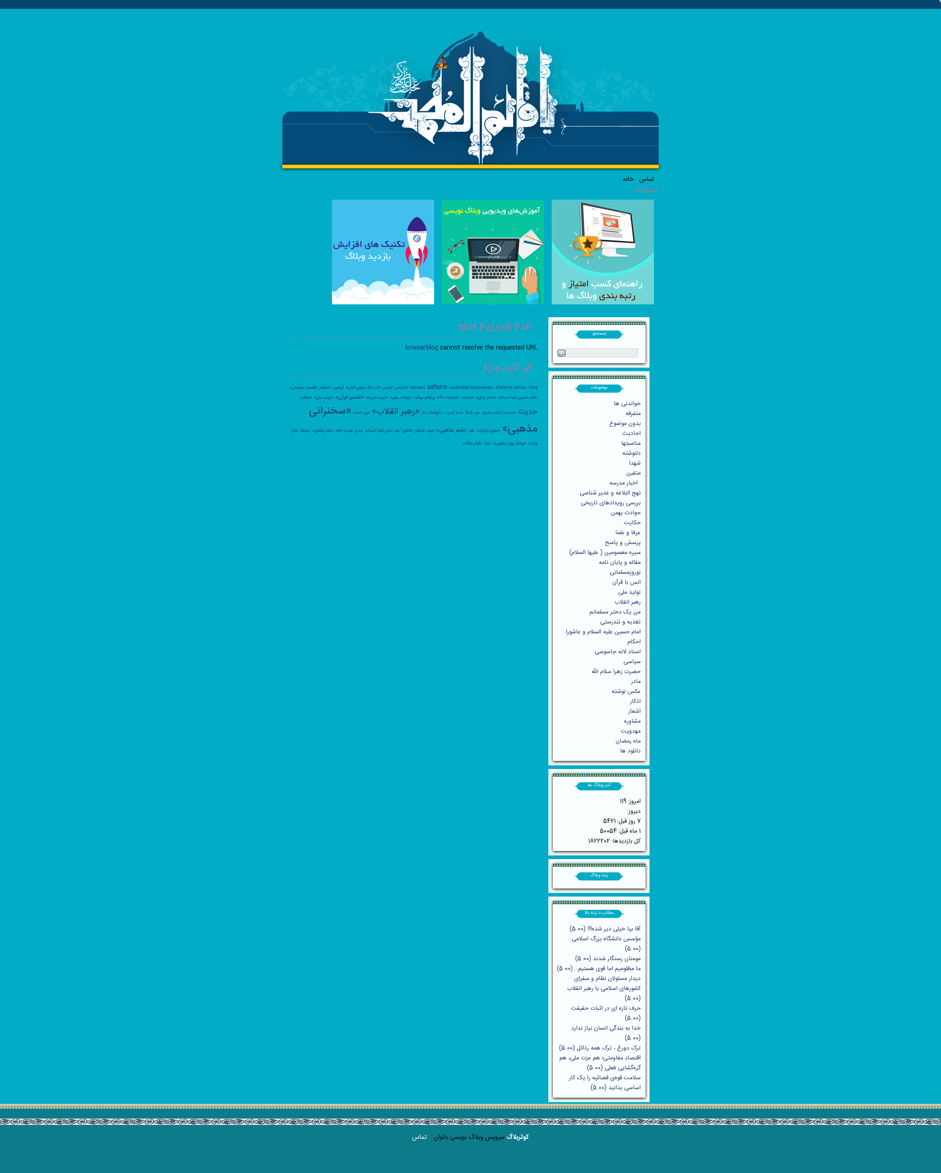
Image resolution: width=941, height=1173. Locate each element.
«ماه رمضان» (323, 430)
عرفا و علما (628, 533)
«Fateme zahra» (511, 388)
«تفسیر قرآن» (349, 397)
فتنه (338, 431)
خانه (628, 179)
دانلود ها (630, 751)
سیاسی (632, 662)
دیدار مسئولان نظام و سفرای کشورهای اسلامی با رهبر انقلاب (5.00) (604, 989)
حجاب (306, 397)
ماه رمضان (628, 741)
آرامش (388, 388)
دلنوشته (435, 412)
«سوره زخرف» (488, 430)
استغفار (324, 388)
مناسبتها (631, 443)
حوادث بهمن (626, 513)
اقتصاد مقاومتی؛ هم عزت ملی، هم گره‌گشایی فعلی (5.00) (600, 1063)
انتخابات (467, 397)
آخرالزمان (401, 388)
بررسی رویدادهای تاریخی (611, 503)
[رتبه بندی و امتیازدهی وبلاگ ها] (603, 303)
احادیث (631, 434)
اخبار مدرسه (623, 483)
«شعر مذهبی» (451, 430)
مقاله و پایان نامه (620, 563)
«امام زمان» (486, 397)
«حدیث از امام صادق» (499, 413)
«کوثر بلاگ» (472, 443)
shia (533, 387)
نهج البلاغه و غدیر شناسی (610, 493)
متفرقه (633, 414)
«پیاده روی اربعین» (509, 443)
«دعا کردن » (453, 413)
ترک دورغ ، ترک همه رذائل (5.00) (600, 1048)
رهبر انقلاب (628, 602)
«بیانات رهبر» (400, 397)
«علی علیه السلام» (379, 431)
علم (397, 431)
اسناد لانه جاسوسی (618, 652)
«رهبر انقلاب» (395, 411)
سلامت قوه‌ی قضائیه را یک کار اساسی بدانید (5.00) (605, 1083)
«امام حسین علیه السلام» (517, 397)
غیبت (348, 430)
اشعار (634, 711)
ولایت (532, 443)
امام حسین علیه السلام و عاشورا (603, 632)
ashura (437, 387)
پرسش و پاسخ (623, 543)
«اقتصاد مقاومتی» (303, 388)
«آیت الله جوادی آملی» (363, 388)
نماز (295, 430)
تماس (646, 179)
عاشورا (406, 430)
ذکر (423, 413)
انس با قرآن (626, 582)
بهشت (418, 397)
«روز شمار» (361, 413)
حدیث (527, 412)
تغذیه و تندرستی (620, 622)
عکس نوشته (626, 692)
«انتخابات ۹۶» (448, 397)
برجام (430, 397)
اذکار (635, 702)
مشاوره (632, 721)
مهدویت (631, 731)
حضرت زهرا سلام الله (616, 672)
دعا (469, 412)
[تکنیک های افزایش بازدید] (383, 303)
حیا (477, 413)
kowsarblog (421, 348)
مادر (636, 682)
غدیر (359, 430)
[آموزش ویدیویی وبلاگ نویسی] (493, 303)
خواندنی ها (627, 404)
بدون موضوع (625, 424)
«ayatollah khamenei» (470, 387)
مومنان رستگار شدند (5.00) (608, 959)
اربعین (338, 387)
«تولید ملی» (323, 397)
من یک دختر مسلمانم (615, 612)
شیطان (419, 431)
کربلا (487, 443)
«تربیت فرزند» (377, 397)
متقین (633, 473)
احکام (634, 642)
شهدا (430, 431)
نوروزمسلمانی (625, 572)
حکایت (632, 523)
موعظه (305, 431)
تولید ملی (629, 592)
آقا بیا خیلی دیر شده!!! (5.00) (605, 929)
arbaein (417, 388)
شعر (471, 431)
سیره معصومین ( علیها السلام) (605, 553)
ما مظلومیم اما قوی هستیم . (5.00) (599, 969)
